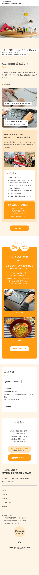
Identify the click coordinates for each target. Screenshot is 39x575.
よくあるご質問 (6, 502)
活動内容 (4, 494)
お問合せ (4, 507)
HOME (4, 490)
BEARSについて (18, 349)
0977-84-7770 (10, 481)
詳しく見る (18, 228)
